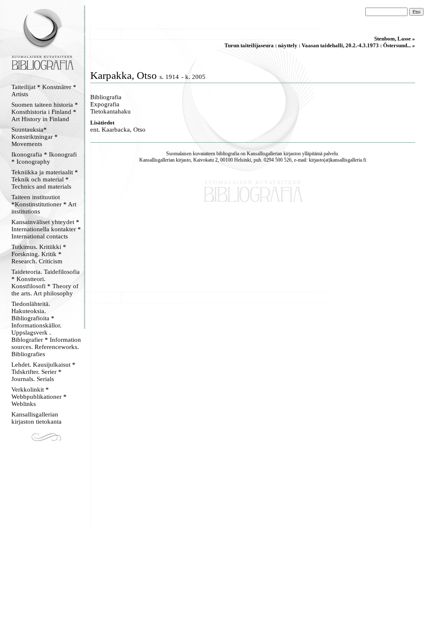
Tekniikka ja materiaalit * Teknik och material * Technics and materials (44, 179)
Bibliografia (106, 97)
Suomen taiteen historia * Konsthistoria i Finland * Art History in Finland (44, 111)
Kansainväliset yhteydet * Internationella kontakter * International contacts (46, 229)
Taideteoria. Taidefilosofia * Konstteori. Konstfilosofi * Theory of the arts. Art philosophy (45, 282)
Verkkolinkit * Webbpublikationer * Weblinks (39, 396)
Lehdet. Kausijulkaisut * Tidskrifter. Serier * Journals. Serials (43, 371)
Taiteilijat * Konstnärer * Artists (43, 90)
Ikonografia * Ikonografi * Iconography (44, 158)
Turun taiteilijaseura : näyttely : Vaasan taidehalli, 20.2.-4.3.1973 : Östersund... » (319, 45)
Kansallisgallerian (264, 154)
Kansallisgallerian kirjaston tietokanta (36, 418)
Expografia (104, 104)
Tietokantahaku (110, 111)
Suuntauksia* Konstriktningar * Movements (34, 136)
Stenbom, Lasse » (394, 38)
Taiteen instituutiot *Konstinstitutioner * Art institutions (43, 204)
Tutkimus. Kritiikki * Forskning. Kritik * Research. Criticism (38, 254)
